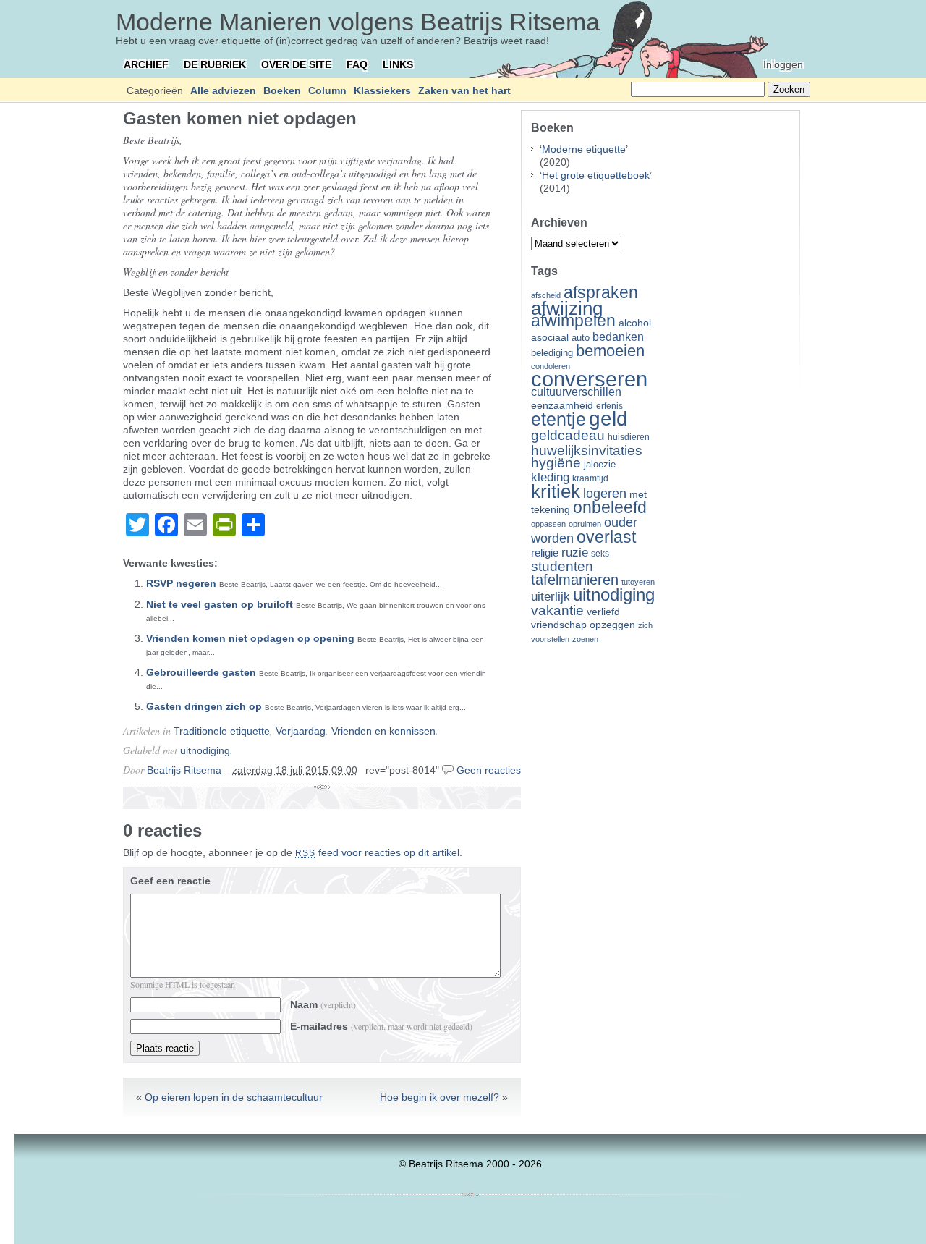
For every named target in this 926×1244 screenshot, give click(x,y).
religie (544, 553)
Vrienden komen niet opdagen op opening (250, 638)
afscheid (546, 295)
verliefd (603, 611)
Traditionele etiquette (222, 731)
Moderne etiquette (584, 149)
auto (581, 338)
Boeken (282, 90)
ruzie (574, 552)
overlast (606, 537)
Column (327, 90)
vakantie (557, 610)
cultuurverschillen (576, 392)
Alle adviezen (223, 90)
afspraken (601, 292)
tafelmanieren (575, 580)
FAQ (357, 64)
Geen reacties (488, 770)
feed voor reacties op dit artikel (377, 852)
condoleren (550, 366)
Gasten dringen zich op (204, 706)
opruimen (585, 524)
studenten (562, 566)
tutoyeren (638, 581)
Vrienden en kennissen (383, 731)
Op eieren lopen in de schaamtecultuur (234, 1097)
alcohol (635, 323)
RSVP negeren (181, 583)
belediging (552, 353)
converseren (589, 379)
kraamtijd (590, 478)
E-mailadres (381, 1026)
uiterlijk (550, 597)
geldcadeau (568, 435)
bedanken (618, 336)
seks (600, 554)
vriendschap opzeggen (583, 624)
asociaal (550, 337)
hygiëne (556, 462)
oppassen (548, 524)
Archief (146, 64)
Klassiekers (382, 90)
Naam (323, 1004)
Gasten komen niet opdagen (240, 118)
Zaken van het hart (464, 90)
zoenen (585, 639)
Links (398, 64)
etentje (558, 419)
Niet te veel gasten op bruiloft (219, 604)
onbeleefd (610, 507)
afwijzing (567, 308)
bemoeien (610, 351)
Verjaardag (301, 731)
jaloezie (600, 464)
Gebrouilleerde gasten (201, 672)
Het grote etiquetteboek (596, 175)
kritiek (555, 491)
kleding (550, 477)
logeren (604, 493)
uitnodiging (205, 750)
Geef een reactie (170, 881)
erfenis (609, 406)
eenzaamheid (562, 405)
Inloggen (783, 64)
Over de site (296, 64)
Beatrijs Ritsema (184, 770)
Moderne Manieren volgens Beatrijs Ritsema (358, 21)
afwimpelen (573, 321)
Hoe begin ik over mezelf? (439, 1097)
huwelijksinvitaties (586, 450)
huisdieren (629, 437)
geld (608, 418)
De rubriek (215, 64)
